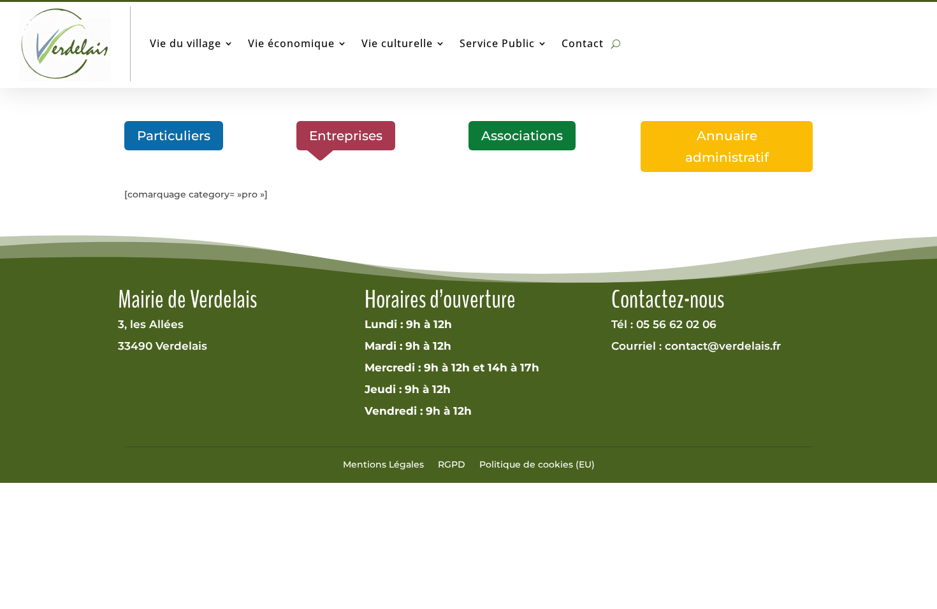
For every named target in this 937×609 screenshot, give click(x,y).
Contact (583, 43)
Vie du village (185, 43)
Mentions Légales (383, 464)
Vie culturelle (397, 43)
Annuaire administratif (727, 146)
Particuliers (173, 135)
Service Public (497, 43)
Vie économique (291, 43)
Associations (522, 135)
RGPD (451, 464)
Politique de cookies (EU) (537, 464)
